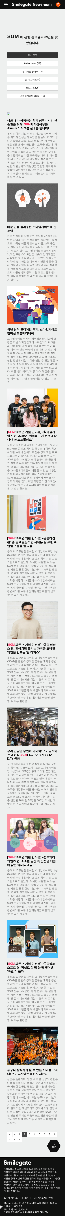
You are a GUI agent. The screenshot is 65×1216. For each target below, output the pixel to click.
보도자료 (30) (32, 88)
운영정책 (26, 1197)
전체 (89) (32, 55)
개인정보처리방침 (43, 1197)
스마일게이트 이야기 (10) (32, 96)
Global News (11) (32, 63)
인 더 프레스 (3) (32, 79)
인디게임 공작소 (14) (32, 71)
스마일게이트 (11, 1197)
